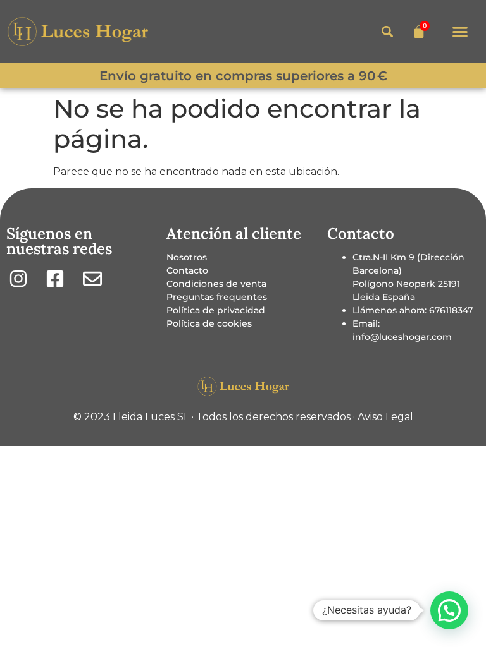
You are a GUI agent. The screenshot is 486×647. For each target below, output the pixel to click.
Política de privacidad (215, 310)
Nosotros (186, 257)
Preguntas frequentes (216, 297)
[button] (459, 32)
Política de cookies (209, 323)
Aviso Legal (385, 417)
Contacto (187, 270)
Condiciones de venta (216, 283)
